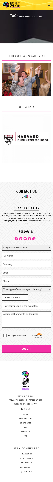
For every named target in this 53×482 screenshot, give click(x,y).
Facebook (27, 454)
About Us (25, 431)
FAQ (25, 436)
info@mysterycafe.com (15, 220)
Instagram (27, 458)
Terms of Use (35, 400)
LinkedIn (27, 472)
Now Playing (25, 418)
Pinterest (27, 467)
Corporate (25, 423)
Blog (25, 427)
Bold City (32, 404)
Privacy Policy (16, 400)
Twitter (27, 463)
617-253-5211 (32, 215)
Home (25, 414)
